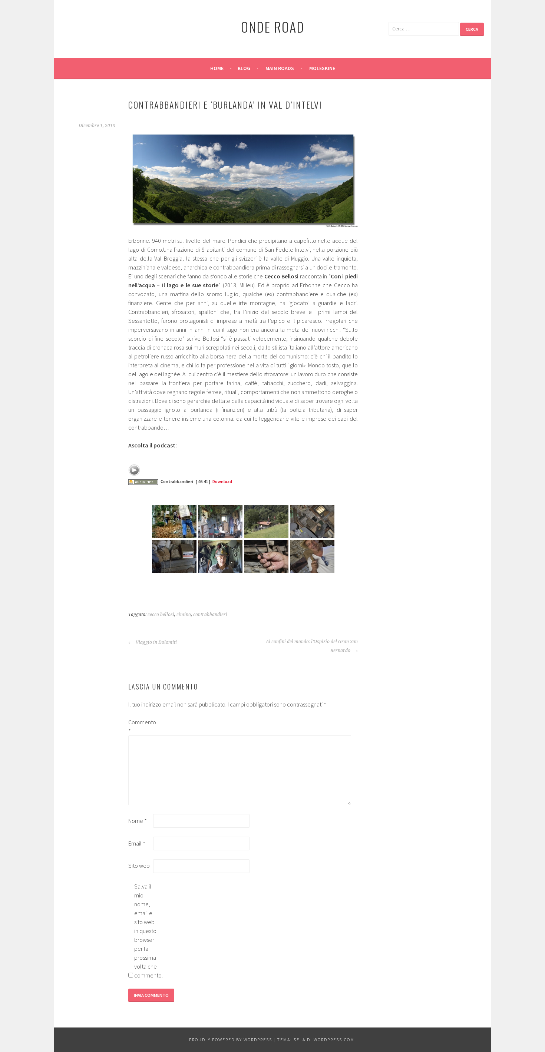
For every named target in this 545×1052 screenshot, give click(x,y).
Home (217, 68)
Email (136, 843)
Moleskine (322, 68)
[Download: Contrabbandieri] (143, 481)
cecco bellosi (161, 614)
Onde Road (272, 26)
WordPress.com (334, 1039)
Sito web (139, 865)
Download (222, 481)
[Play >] (134, 470)
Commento (140, 726)
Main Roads (279, 68)
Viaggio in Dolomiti (156, 642)
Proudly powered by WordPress (230, 1039)
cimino (183, 614)
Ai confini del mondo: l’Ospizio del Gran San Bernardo (312, 646)
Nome (137, 820)
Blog (244, 68)
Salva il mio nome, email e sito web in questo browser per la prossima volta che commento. (146, 931)
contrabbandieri (210, 614)
